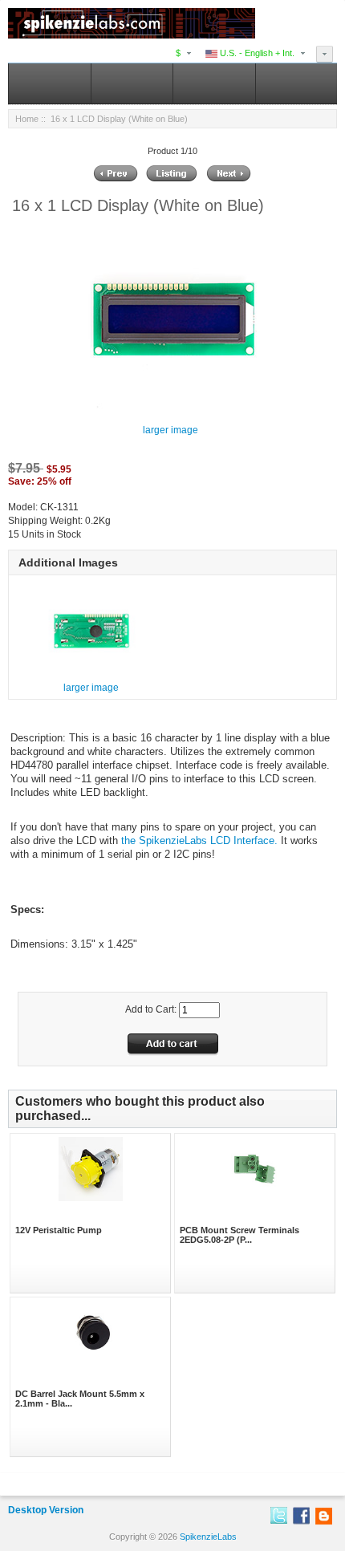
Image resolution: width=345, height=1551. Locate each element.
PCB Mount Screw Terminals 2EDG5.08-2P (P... (239, 1234)
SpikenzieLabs (208, 1536)
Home (27, 119)
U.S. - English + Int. (255, 53)
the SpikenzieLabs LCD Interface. (199, 840)
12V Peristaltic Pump (58, 1230)
